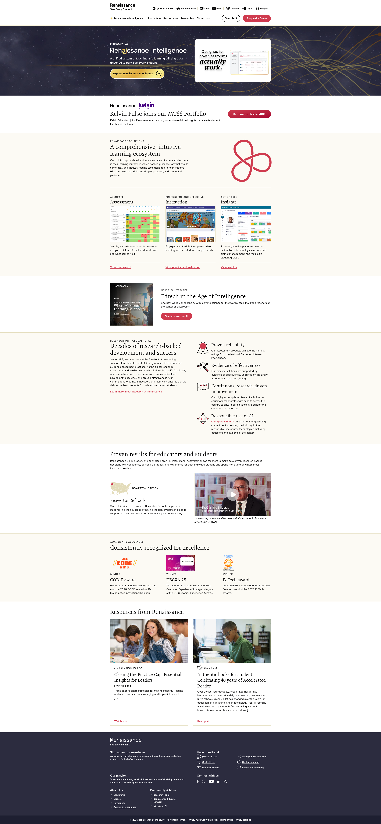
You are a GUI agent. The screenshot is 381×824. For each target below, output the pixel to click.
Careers (117, 798)
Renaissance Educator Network (164, 800)
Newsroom (119, 802)
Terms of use (226, 819)
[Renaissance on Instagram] (227, 781)
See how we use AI (176, 316)
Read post (203, 721)
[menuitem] (127, 18)
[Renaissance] (124, 5)
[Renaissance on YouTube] (213, 781)
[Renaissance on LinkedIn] (220, 781)
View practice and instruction (182, 267)
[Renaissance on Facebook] (199, 781)
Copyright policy (209, 819)
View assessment (120, 267)
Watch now (121, 721)
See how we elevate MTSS (249, 114)
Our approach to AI (222, 421)
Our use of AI (160, 805)
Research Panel (161, 794)
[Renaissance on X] (205, 781)
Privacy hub (194, 819)
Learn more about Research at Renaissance (136, 391)
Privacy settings (243, 819)
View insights (229, 267)
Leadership (119, 794)
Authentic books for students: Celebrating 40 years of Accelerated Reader (231, 680)
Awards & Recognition (125, 806)
